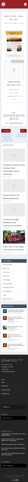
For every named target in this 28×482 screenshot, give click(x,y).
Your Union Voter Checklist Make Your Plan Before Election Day (16, 345)
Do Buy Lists (6, 272)
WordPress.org (5, 393)
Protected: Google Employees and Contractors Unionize (12, 222)
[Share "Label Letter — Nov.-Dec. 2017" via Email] (14, 118)
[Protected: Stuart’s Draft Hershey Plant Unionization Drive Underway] (14, 155)
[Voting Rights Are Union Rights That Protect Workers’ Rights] (5, 311)
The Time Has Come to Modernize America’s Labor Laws (15, 336)
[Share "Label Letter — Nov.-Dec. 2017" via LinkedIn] (20, 115)
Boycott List (6, 268)
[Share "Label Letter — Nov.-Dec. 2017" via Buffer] (23, 115)
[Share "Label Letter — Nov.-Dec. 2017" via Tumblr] (14, 115)
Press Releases (7, 280)
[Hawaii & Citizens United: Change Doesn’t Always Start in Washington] (5, 318)
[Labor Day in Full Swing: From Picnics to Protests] (14, 236)
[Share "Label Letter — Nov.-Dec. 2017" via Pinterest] (17, 115)
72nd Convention (7, 264)
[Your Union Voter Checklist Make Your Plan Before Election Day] (5, 345)
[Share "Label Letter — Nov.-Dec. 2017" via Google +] (10, 115)
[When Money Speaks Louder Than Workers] (5, 328)
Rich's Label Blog (7, 283)
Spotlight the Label (8, 287)
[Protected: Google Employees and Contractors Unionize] (14, 209)
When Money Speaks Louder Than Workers (15, 327)
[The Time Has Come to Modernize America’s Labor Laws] (5, 336)
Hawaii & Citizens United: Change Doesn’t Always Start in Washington (16, 318)
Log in (3, 382)
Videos (5, 295)
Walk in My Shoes (7, 299)
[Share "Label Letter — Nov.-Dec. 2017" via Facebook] (4, 115)
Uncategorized (7, 291)
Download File (14, 94)
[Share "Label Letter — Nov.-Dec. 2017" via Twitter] (7, 115)
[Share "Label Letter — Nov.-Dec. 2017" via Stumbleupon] (10, 118)
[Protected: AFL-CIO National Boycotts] (14, 185)
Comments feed (5, 390)
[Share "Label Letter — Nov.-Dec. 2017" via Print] (17, 118)
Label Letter (6, 276)
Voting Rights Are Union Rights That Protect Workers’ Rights (16, 310)
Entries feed (4, 386)
